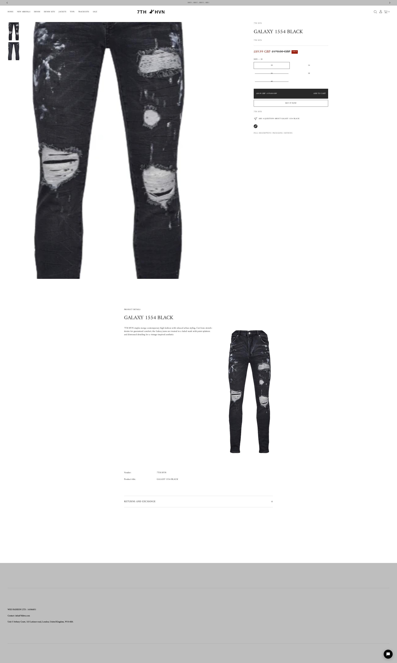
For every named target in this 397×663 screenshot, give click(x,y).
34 (309, 65)
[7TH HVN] (152, 12)
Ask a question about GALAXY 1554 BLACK (279, 118)
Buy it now (291, 103)
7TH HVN (258, 23)
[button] (375, 12)
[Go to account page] (381, 12)
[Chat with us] (388, 654)
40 (272, 81)
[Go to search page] (375, 12)
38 (309, 73)
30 (272, 65)
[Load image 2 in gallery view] (14, 51)
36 (272, 73)
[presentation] (106, 150)
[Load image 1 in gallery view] (14, 31)
